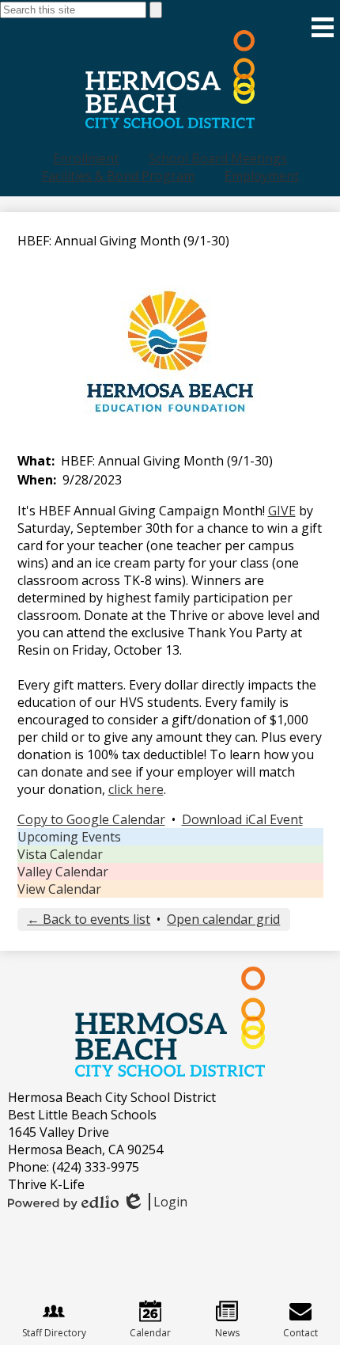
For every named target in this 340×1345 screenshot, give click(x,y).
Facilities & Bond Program (118, 175)
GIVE (282, 510)
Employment (262, 175)
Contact (300, 1332)
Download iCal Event (242, 819)
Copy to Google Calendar (91, 819)
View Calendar (59, 889)
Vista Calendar (60, 854)
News (227, 1332)
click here (136, 789)
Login (154, 1201)
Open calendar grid (223, 919)
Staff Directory (54, 1332)
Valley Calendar (62, 871)
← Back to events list (88, 919)
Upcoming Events (69, 836)
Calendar (150, 1332)
